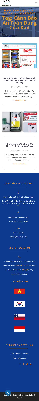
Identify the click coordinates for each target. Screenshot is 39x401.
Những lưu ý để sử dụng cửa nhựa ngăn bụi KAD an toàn (19, 145)
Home (7, 10)
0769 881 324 (23, 270)
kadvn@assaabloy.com (18, 237)
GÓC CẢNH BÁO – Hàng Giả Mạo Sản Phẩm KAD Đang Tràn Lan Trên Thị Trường (19, 80)
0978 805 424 (21, 265)
